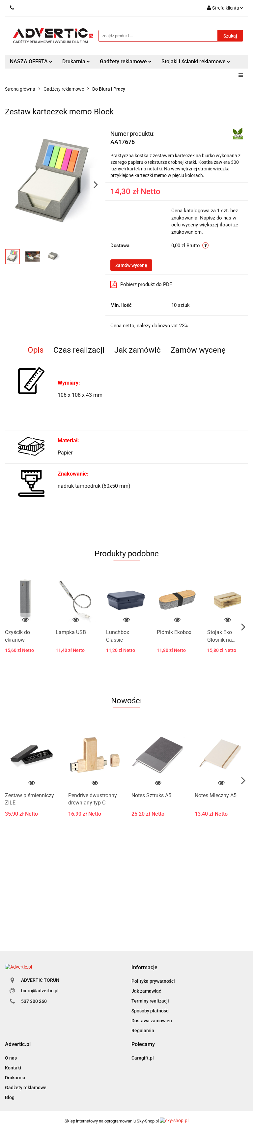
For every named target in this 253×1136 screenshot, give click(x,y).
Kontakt (13, 1067)
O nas (11, 1058)
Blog (9, 1097)
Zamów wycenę (131, 265)
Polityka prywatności (153, 981)
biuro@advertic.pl (40, 990)
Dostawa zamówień (151, 1020)
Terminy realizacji (150, 1001)
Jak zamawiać (146, 991)
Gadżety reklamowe (25, 1087)
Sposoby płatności (150, 1010)
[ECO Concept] (238, 133)
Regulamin (142, 1030)
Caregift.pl (142, 1058)
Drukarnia (15, 1077)
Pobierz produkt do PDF (146, 284)
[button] (144, 967)
